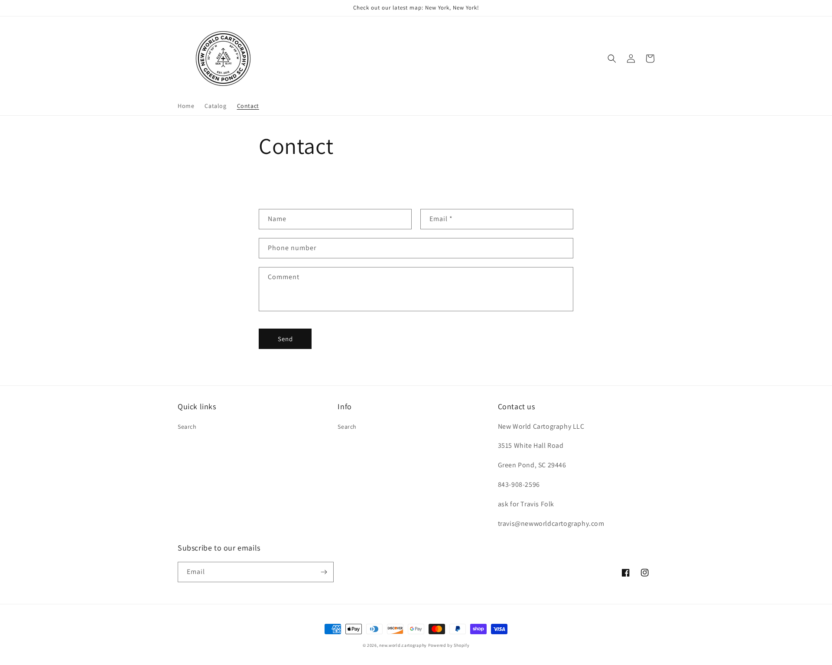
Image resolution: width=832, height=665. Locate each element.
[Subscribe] (323, 572)
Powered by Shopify (449, 645)
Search (187, 426)
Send (285, 339)
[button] (611, 58)
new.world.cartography (403, 645)
